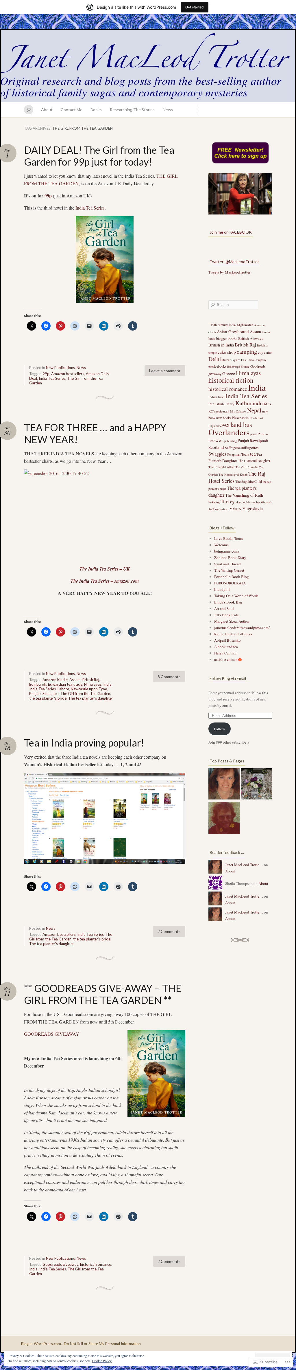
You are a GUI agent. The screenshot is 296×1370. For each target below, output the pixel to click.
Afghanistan (244, 324)
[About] (224, 784)
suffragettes (249, 447)
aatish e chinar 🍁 (228, 659)
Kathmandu (249, 403)
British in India (221, 345)
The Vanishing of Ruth (244, 495)
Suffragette (232, 447)
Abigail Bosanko (227, 640)
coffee (268, 353)
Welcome (221, 544)
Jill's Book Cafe (226, 614)
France (245, 366)
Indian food (216, 397)
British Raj (90, 679)
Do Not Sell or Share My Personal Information (102, 1343)
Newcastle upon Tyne (89, 689)
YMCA (235, 508)
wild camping (251, 502)
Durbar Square (231, 360)
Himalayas (92, 684)
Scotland (216, 447)
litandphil (222, 589)
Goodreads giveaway (60, 1264)
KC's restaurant (218, 411)
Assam (75, 679)
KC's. (268, 403)
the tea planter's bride (47, 698)
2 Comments (169, 931)
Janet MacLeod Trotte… (244, 864)
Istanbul (220, 403)
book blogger (217, 338)
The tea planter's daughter (90, 698)
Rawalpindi (259, 440)
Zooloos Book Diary (230, 557)
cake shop (227, 352)
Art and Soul (224, 608)
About (47, 109)
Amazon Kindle (55, 679)
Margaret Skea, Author (231, 621)
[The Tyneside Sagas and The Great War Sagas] (256, 784)
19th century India (223, 324)
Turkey (228, 501)
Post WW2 (215, 440)
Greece (228, 373)
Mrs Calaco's (238, 411)
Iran (211, 403)
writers (224, 509)
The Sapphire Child (248, 481)
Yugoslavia (252, 508)
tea (56, 693)
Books (96, 109)
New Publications (60, 367)
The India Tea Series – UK (104, 569)
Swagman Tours (238, 454)
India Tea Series (90, 208)
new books (223, 417)
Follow (219, 728)
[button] (104, 514)
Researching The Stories (132, 109)
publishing (230, 441)
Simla (46, 693)
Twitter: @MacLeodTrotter (234, 261)
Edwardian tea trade (65, 684)
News (168, 109)
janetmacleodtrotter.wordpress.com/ (242, 627)
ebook (212, 366)
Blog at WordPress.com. (41, 1343)
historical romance (95, 1264)
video (239, 502)
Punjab (35, 693)
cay (260, 352)
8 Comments (169, 676)
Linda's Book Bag (228, 602)
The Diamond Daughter (254, 460)
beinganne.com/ (226, 551)
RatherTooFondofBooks (233, 634)
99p (48, 195)
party (253, 434)
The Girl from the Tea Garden (85, 693)
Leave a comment (165, 370)
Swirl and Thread (227, 563)
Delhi (214, 358)
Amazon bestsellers (67, 373)
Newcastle (240, 417)
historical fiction (231, 380)
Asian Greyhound (233, 331)
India (107, 684)
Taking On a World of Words (236, 595)
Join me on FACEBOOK (231, 232)
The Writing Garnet (229, 570)
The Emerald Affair (221, 467)
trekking (214, 502)
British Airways (250, 338)
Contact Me (71, 109)
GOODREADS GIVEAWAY (51, 1034)
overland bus (235, 424)
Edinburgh (37, 684)
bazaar (266, 332)
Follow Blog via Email (228, 678)
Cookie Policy (102, 1360)
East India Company (253, 360)
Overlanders (228, 432)
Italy (230, 403)
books (232, 338)
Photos (263, 434)
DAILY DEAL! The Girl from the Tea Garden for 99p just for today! (99, 156)
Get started (194, 7)
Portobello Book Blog (231, 576)
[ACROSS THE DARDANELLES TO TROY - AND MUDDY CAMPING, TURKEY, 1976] (224, 818)
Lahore (63, 689)
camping (247, 351)
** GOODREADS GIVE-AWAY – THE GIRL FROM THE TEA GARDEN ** (103, 994)
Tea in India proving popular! (84, 743)
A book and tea (226, 646)
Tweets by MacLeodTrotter (229, 272)
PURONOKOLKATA (230, 583)
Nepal (254, 410)
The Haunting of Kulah (233, 474)
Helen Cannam (225, 653)
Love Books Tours (228, 538)
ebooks (221, 366)
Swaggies (217, 454)
